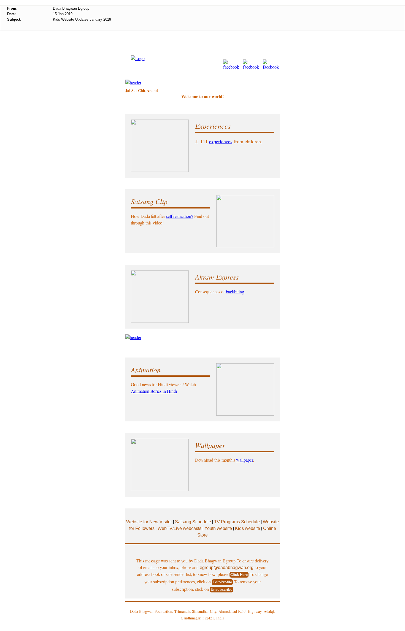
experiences (220, 141)
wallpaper (244, 460)
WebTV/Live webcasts (180, 528)
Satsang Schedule (193, 521)
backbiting (235, 291)
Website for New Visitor (149, 521)
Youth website (218, 528)
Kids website (247, 528)
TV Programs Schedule (237, 521)
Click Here (239, 575)
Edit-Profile (222, 582)
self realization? (179, 216)
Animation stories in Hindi (154, 391)
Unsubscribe (221, 589)
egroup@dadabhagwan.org (226, 567)
